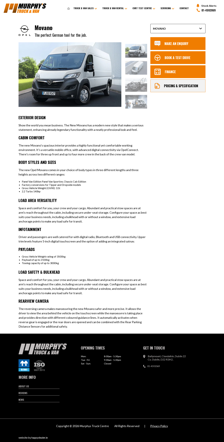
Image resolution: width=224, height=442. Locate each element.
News (21, 399)
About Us (24, 386)
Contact (184, 8)
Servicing (166, 8)
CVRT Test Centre (142, 8)
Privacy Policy (159, 426)
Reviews (23, 393)
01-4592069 (209, 10)
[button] (26, 76)
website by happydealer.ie (33, 437)
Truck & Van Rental (113, 8)
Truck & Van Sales (83, 8)
